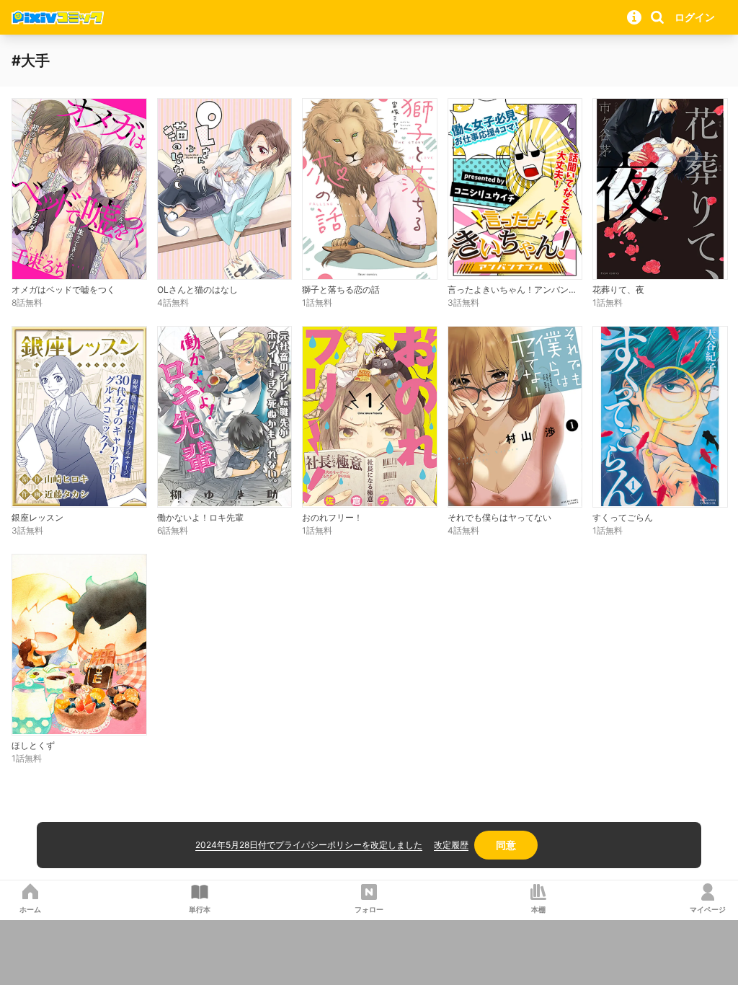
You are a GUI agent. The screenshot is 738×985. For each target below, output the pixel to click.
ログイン (695, 17)
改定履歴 (451, 844)
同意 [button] (506, 845)
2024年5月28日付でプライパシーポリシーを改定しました (308, 844)
